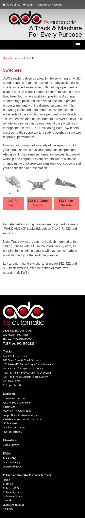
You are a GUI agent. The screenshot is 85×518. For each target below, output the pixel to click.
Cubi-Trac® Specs (14, 488)
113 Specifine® (12, 385)
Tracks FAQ (9, 458)
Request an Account (49, 4)
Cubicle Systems (13, 492)
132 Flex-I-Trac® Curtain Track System (25, 377)
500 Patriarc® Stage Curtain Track (23, 368)
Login (29, 4)
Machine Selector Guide (17, 411)
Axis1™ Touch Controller (17, 402)
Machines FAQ (11, 462)
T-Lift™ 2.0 (9, 407)
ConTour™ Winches (14, 398)
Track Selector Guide (15, 356)
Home (6, 58)
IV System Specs (13, 496)
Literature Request (14, 504)
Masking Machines (14, 427)
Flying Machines (12, 431)
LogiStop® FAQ (12, 466)
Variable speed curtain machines (22, 419)
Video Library (11, 445)
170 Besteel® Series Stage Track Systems (28, 364)
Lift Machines (11, 423)
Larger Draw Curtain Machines (21, 415)
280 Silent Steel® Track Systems (22, 360)
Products (18, 58)
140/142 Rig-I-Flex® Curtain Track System (27, 372)
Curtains (8, 484)
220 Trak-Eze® (12, 381)
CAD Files (8, 500)
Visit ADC (8, 509)
